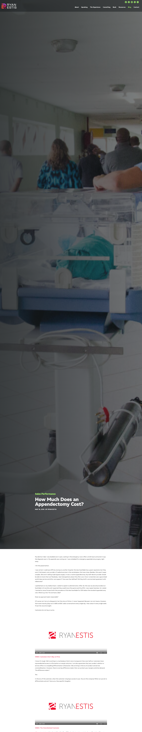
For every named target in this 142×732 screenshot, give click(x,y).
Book (114, 7)
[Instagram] (138, 2)
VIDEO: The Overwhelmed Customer (47, 728)
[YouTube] (132, 2)
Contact (136, 7)
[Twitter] (129, 2)
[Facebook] (126, 2)
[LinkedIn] (135, 2)
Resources (122, 7)
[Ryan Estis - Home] (9, 6)
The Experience (95, 7)
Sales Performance (45, 494)
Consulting (106, 7)
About (77, 7)
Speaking (84, 7)
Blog (129, 7)
